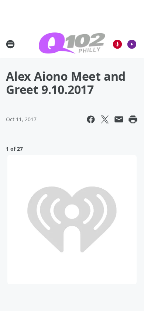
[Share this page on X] (105, 119)
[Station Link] (72, 44)
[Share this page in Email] (119, 119)
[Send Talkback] (117, 44)
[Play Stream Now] (131, 44)
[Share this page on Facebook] (91, 119)
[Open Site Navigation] (10, 44)
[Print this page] (133, 119)
